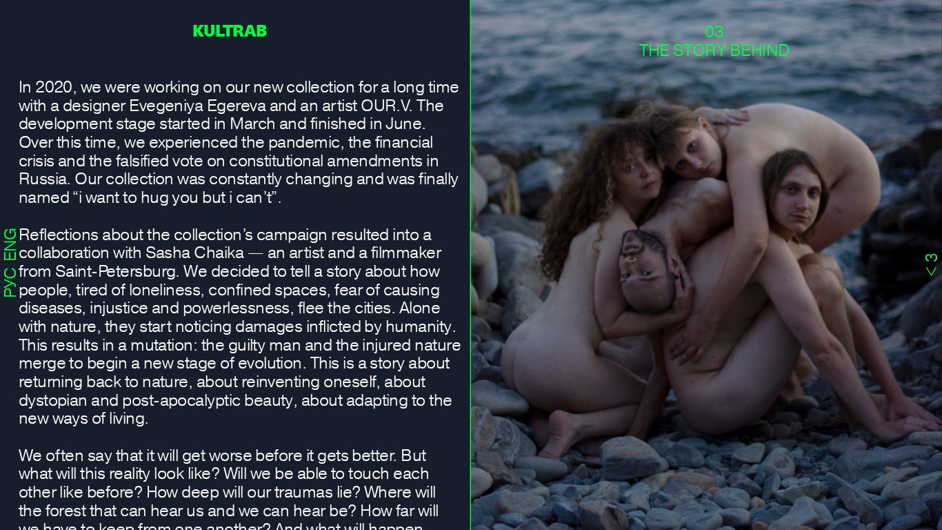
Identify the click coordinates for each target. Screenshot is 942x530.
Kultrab (229, 29)
